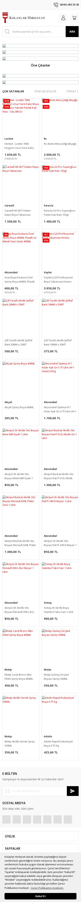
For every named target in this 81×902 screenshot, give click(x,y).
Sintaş (48, 602)
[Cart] (74, 18)
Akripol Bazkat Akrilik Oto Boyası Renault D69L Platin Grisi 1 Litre (20, 543)
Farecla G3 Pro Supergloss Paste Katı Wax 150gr (59, 212)
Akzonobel (11, 272)
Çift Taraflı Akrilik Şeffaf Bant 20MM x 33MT (18, 342)
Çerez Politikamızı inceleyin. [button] (47, 888)
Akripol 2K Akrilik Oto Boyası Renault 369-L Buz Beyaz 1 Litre (19, 610)
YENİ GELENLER (45, 91)
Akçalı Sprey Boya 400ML (19, 407)
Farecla (48, 205)
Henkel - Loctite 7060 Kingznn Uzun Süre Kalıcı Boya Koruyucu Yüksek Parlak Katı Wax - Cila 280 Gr (19, 146)
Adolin (48, 736)
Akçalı (8, 402)
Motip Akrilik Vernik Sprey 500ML (20, 743)
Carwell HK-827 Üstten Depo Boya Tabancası (18, 212)
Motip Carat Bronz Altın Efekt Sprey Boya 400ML (19, 676)
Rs (45, 138)
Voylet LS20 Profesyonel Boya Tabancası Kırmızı (58, 279)
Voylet (48, 272)
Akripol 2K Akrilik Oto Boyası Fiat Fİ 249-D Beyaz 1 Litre (60, 543)
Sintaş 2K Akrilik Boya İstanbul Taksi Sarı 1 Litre (59, 610)
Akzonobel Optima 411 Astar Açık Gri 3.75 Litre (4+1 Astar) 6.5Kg (60, 409)
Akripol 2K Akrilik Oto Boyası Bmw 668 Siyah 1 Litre (19, 476)
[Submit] (73, 791)
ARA (72, 31)
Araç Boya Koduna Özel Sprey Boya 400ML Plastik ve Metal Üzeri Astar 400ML (21, 280)
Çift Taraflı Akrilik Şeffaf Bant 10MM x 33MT (58, 342)
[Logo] (23, 17)
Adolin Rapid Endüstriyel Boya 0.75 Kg (58, 743)
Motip (8, 669)
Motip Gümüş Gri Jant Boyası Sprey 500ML (56, 676)
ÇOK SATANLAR (13, 91)
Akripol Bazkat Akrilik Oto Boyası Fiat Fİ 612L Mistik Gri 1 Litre (59, 476)
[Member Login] (63, 18)
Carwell (9, 205)
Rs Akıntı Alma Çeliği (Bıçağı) (60, 143)
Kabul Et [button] (40, 896)
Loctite (9, 138)
